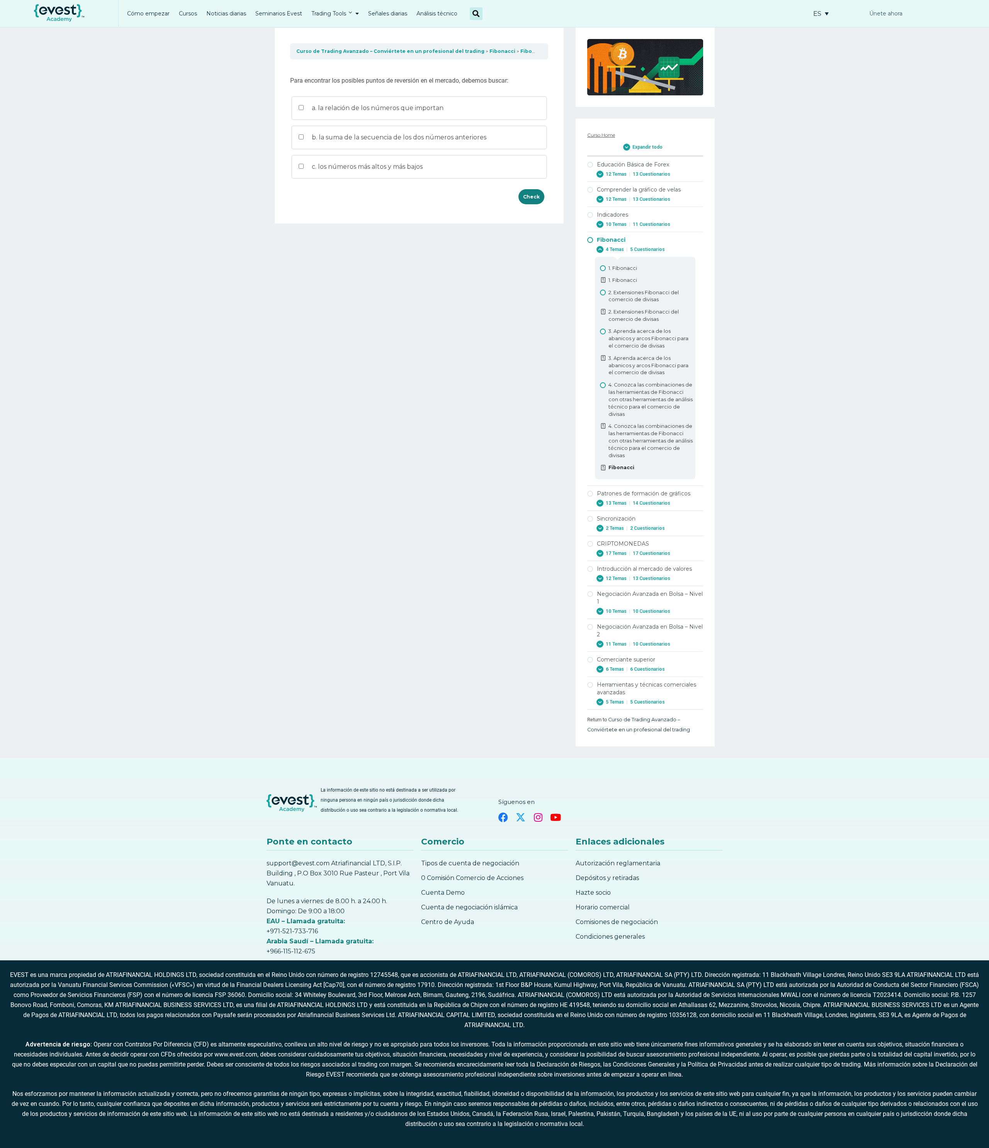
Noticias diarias (226, 13)
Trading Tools (328, 13)
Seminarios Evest (278, 13)
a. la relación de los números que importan (377, 108)
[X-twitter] (520, 817)
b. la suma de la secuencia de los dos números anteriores (398, 137)
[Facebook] (503, 817)
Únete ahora (885, 13)
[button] (476, 13)
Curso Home (601, 135)
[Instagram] (538, 817)
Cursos (188, 13)
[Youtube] (555, 817)
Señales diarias (387, 13)
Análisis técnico (436, 13)
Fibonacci (502, 51)
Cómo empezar (148, 13)
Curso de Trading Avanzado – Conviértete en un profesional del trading (390, 51)
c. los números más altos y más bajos (366, 166)
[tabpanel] (419, 68)
